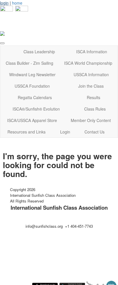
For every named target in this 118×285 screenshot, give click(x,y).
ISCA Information (91, 51)
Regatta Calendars (35, 97)
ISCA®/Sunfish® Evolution (36, 109)
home (17, 3)
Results (93, 97)
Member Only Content (91, 120)
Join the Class (91, 86)
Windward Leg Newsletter (32, 74)
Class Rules (95, 109)
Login (65, 132)
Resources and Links (26, 132)
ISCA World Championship (88, 63)
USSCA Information (91, 74)
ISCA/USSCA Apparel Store (32, 120)
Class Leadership (39, 51)
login (4, 3)
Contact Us (94, 132)
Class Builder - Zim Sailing (29, 63)
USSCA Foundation (32, 86)
